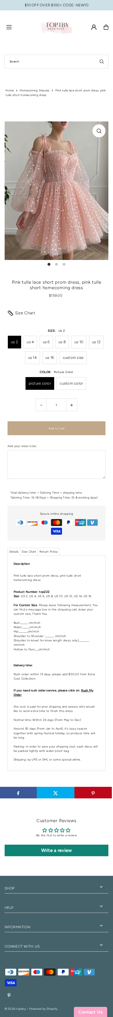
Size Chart (25, 313)
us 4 (30, 342)
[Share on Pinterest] (93, 792)
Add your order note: (22, 446)
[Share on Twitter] (55, 792)
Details (14, 551)
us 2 (14, 342)
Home (10, 90)
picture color (40, 383)
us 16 (49, 357)
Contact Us (90, 1011)
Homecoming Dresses (35, 90)
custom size (73, 357)
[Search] (102, 62)
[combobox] (56, 62)
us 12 (96, 342)
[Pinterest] (9, 995)
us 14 (32, 357)
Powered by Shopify (43, 1009)
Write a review (56, 850)
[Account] (93, 27)
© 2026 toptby (15, 1009)
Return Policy (48, 551)
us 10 (78, 342)
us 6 (46, 342)
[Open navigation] (20, 27)
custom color (71, 383)
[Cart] (106, 27)
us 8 (62, 342)
